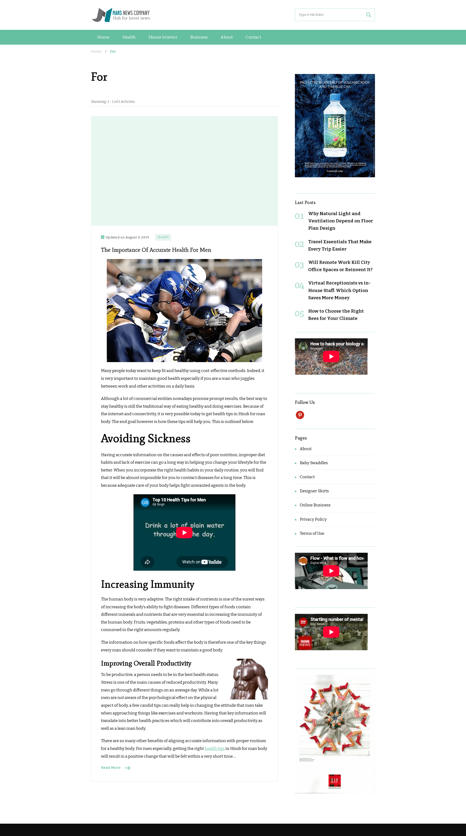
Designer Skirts (314, 491)
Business (199, 37)
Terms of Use (312, 533)
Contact (253, 37)
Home (103, 37)
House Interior (163, 37)
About (227, 37)
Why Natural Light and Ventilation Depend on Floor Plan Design (340, 221)
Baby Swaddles (314, 462)
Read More (111, 767)
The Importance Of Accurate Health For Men (156, 249)
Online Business (315, 505)
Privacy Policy (313, 519)
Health (129, 37)
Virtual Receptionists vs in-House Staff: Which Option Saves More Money (339, 290)
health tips (215, 748)
